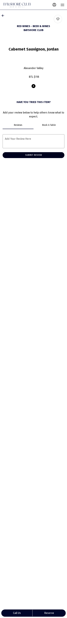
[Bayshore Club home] (17, 5)
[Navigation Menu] (62, 5)
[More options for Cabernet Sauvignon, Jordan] (58, 19)
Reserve (49, 613)
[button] (4, 15)
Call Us (17, 613)
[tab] (18, 125)
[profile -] (54, 5)
